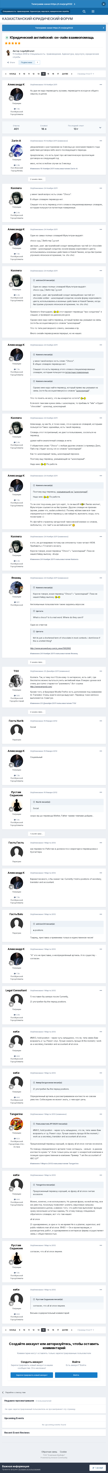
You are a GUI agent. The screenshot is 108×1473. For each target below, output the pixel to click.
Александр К (16, 84)
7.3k (18, 109)
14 (43, 74)
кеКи (16, 1031)
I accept (98, 1468)
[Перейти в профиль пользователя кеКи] (16, 1041)
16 (53, 74)
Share (12, 62)
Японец (16, 577)
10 (24, 74)
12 (33, 74)
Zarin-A (16, 140)
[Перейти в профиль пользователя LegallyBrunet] (8, 52)
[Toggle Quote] (34, 280)
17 (58, 74)
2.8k (18, 165)
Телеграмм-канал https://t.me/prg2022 (51, 4)
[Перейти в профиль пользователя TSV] (16, 681)
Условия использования (29, 1469)
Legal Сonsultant (16, 990)
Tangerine (16, 1114)
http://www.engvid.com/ (41, 686)
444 (18, 1056)
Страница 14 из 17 (85, 74)
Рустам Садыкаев (16, 794)
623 (18, 1138)
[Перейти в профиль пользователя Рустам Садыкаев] (16, 805)
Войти (76, 1375)
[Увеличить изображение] (56, 312)
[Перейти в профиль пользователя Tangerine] (16, 1124)
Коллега (16, 188)
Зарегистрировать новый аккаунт (32, 1375)
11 (29, 74)
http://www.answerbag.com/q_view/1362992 (50, 648)
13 (38, 74)
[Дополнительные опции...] (101, 84)
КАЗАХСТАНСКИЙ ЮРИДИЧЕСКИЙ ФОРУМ (37, 19)
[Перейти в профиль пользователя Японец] (16, 587)
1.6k (18, 820)
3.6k (18, 1015)
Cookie (63, 1452)
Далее (65, 74)
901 (17, 602)
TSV (16, 671)
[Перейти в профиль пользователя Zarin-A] (16, 150)
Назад (12, 74)
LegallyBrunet (27, 51)
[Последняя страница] (72, 74)
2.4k (18, 212)
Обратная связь (49, 1452)
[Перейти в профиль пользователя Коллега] (16, 198)
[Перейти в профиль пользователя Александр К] (16, 94)
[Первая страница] (6, 74)
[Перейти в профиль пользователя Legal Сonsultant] (16, 1000)
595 (18, 695)
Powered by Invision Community (54, 1458)
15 (48, 74)
